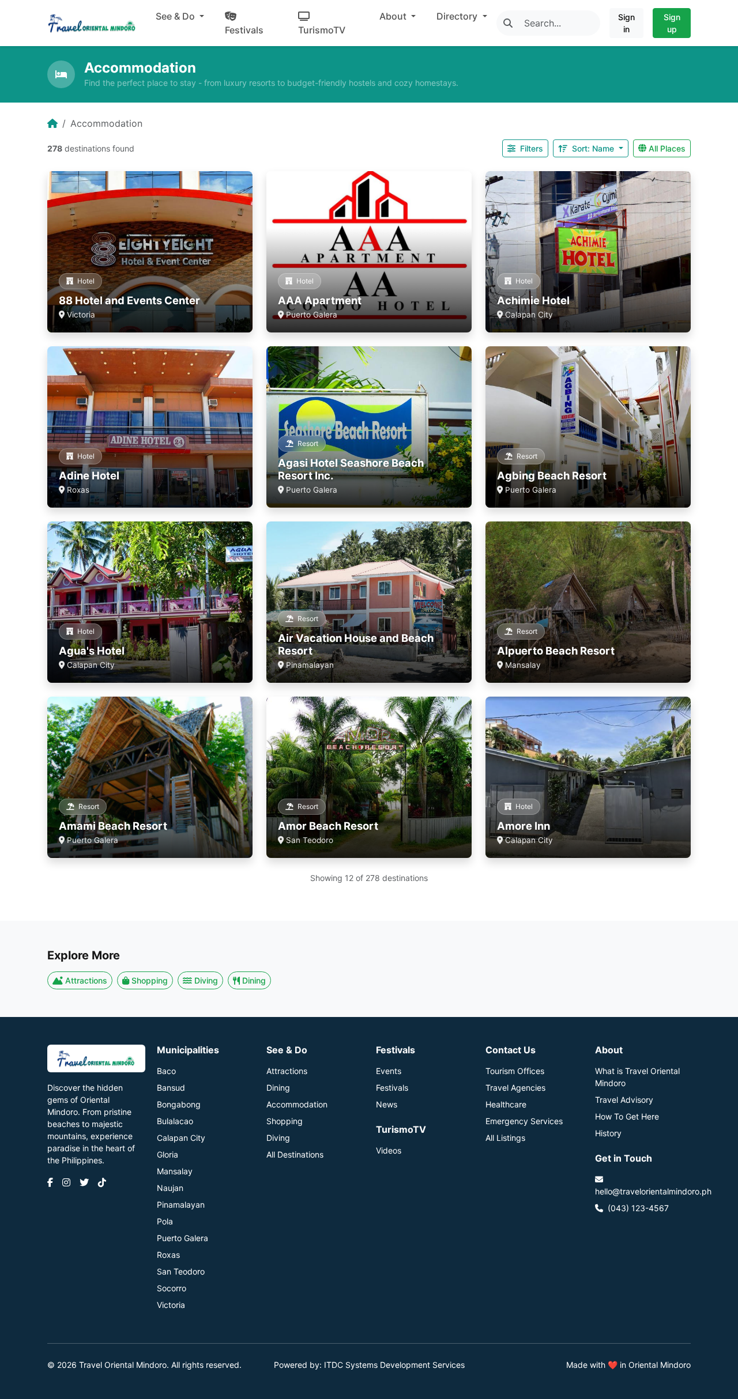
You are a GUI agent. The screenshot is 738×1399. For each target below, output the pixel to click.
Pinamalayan (181, 1204)
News (386, 1104)
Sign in (626, 23)
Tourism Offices (514, 1071)
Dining (254, 980)
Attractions (86, 980)
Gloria (167, 1154)
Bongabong (179, 1104)
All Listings (505, 1138)
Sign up (672, 23)
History (608, 1133)
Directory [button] (458, 16)
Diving (206, 980)
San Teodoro (181, 1271)
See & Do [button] (176, 16)
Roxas (168, 1255)
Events (388, 1071)
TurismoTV (321, 30)
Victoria (171, 1305)
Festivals (244, 30)
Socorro (171, 1288)
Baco (166, 1071)
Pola (165, 1221)
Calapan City (181, 1138)
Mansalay (175, 1171)
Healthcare (505, 1104)
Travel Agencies (515, 1087)
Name (594, 148)
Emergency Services (524, 1121)
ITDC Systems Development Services (394, 1365)
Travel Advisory (624, 1100)
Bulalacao (175, 1121)
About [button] (394, 16)
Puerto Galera (182, 1238)
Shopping (149, 980)
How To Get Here (627, 1116)
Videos (388, 1150)
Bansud (171, 1087)
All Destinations (294, 1154)
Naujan (170, 1188)
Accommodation (296, 1104)
